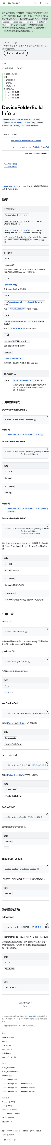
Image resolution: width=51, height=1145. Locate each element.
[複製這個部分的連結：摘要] (10, 200)
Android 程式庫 (8, 1037)
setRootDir (10, 341)
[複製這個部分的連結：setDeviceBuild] (21, 703)
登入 (46, 3)
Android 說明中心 (9, 1102)
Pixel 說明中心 (7, 1106)
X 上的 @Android (8, 1068)
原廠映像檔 (6, 1053)
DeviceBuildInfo (22, 122)
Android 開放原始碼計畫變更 (17, 31)
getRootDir (10, 284)
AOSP (4, 63)
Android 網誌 (7, 1075)
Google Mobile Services (11, 1114)
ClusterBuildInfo (10, 166)
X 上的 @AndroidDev (10, 1072)
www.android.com (9, 1110)
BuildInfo (31, 380)
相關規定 (5, 1041)
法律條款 (24, 1131)
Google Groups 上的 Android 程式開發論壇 (19, 1087)
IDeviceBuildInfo (10, 125)
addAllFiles (19, 380)
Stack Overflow (8, 1118)
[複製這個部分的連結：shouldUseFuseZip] (24, 859)
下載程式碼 (6, 1045)
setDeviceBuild (12, 302)
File (7, 692)
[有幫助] (18, 68)
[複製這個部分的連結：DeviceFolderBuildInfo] (29, 409)
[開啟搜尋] (35, 2)
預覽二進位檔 (7, 1049)
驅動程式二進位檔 (9, 1057)
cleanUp (8, 265)
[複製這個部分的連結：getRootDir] (17, 651)
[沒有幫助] (21, 68)
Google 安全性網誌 (9, 1079)
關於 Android (7, 1131)
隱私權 (38, 1131)
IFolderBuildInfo (29, 125)
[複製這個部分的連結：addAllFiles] (16, 917)
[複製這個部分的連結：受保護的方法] (22, 909)
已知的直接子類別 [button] (11, 165)
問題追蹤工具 (7, 1122)
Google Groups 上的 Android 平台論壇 (17, 1083)
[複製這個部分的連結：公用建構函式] (22, 402)
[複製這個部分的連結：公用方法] (16, 614)
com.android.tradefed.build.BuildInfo (26, 141)
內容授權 (32, 1016)
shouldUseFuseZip (13, 358)
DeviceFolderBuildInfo (16, 215)
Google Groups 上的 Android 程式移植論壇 (19, 1091)
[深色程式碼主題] (47, 417)
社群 (16, 1131)
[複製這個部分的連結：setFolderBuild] (20, 755)
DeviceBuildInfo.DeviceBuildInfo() (25, 434)
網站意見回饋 (8, 1135)
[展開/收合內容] (18, 74)
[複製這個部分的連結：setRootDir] (17, 807)
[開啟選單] (3, 3)
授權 (32, 1131)
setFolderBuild (12, 321)
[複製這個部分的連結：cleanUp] (13, 621)
